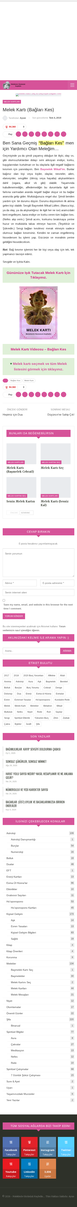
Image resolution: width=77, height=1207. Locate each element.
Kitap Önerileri (14, 951)
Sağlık (14, 938)
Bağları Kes (15, 380)
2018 (16, 675)
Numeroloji (17, 851)
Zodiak (66, 718)
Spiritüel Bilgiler (15, 1031)
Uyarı (9, 1087)
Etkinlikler (11, 889)
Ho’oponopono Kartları (24, 907)
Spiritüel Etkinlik (22, 718)
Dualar (10, 864)
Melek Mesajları (20, 994)
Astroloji (20, 681)
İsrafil (28, 724)
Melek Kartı (29, 380)
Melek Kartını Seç (51, 462)
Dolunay (8, 693)
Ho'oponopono (43, 700)
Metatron (47, 706)
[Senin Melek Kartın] (21, 487)
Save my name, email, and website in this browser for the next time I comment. (38, 606)
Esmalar (60, 693)
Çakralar (16, 1044)
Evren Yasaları (19, 926)
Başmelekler (18, 976)
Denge (59, 687)
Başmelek (51, 681)
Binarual (15, 1025)
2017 (6, 675)
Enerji (29, 693)
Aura (30, 681)
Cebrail (47, 687)
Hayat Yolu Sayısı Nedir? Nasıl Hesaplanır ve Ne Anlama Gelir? (39, 776)
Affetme (51, 675)
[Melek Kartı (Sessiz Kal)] (56, 487)
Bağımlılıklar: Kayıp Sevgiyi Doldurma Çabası (33, 749)
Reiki (39, 712)
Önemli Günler (14, 1013)
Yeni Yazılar (13, 1100)
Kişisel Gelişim (14, 914)
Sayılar (59, 712)
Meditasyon (17, 1050)
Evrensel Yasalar (23, 700)
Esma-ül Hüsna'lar (17, 883)
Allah (62, 675)
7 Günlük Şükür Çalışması (25, 1075)
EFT (8, 870)
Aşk (39, 681)
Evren (7, 700)
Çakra (7, 724)
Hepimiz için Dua (13, 414)
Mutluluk (8, 712)
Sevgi (7, 718)
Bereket (64, 681)
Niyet (29, 712)
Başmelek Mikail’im (52, 169)
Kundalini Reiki (62, 700)
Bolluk (7, 687)
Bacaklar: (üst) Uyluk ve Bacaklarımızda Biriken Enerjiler (35, 804)
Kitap (9, 945)
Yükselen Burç (42, 718)
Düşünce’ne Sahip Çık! (60, 414)
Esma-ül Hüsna (43, 693)
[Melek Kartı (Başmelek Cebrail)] (21, 453)
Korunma (11, 957)
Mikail (59, 706)
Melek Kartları (12, 102)
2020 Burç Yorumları (33, 675)
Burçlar (18, 687)
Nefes (20, 712)
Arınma (7, 681)
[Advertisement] (38, 40)
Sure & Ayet (13, 1081)
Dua (19, 693)
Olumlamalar (13, 1007)
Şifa (38, 724)
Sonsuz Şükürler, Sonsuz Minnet (26, 761)
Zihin (55, 718)
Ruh (49, 712)
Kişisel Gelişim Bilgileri (23, 932)
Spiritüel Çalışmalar (17, 1069)
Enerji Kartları (14, 876)
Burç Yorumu (33, 687)
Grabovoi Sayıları (16, 895)
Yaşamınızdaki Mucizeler (20, 1094)
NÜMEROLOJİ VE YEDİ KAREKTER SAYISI (27, 790)
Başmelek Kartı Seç (22, 969)
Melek (7, 706)
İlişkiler (18, 724)
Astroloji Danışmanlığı (23, 839)
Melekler (34, 706)
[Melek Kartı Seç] (56, 453)
